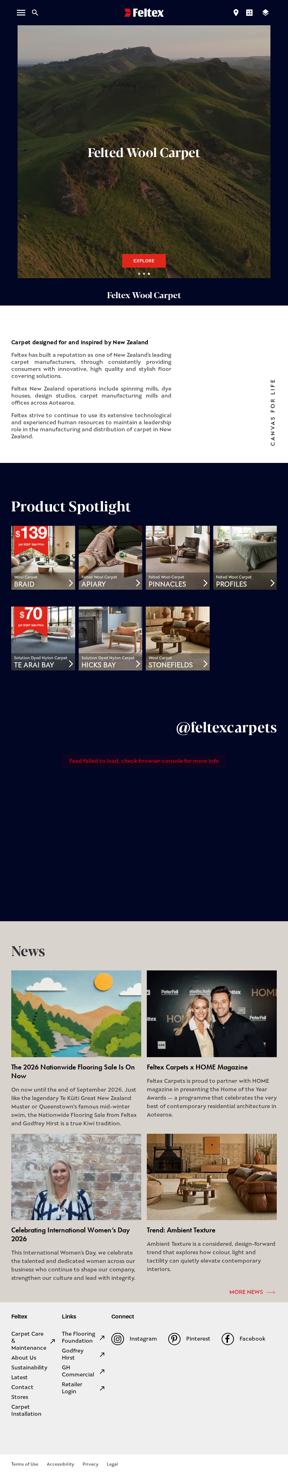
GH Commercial (78, 1371)
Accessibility (60, 1464)
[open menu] (21, 12)
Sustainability (29, 1368)
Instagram (143, 1339)
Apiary (93, 585)
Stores (19, 1397)
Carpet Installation (26, 1411)
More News (246, 1292)
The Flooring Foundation (78, 1337)
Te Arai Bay (34, 665)
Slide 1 (139, 274)
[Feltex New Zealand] (144, 12)
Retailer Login (72, 1388)
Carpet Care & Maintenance (28, 1341)
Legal (112, 1464)
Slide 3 (149, 274)
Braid (24, 585)
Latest (19, 1378)
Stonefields (171, 665)
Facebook (253, 1339)
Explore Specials (145, 260)
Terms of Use (24, 1464)
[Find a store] (236, 13)
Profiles (231, 585)
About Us (23, 1358)
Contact (22, 1387)
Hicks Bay (98, 665)
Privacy (90, 1464)
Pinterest (198, 1339)
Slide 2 (144, 274)
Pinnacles (167, 585)
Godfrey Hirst (73, 1354)
